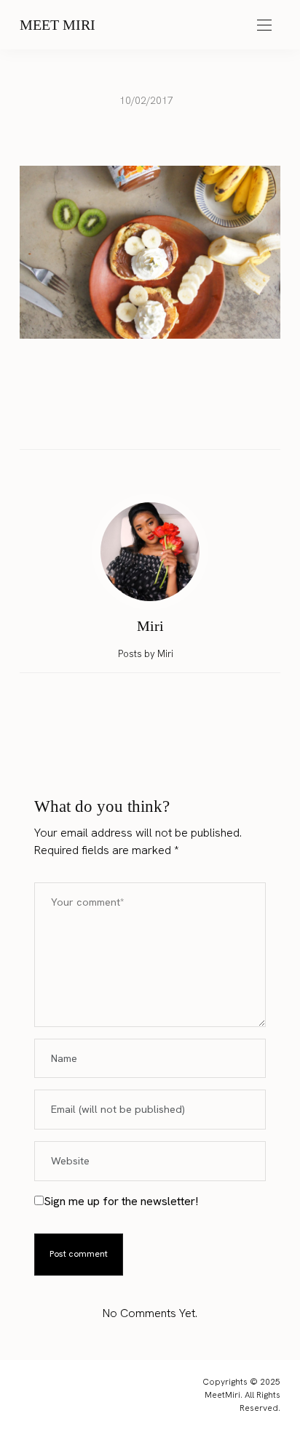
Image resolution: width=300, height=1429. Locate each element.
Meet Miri (57, 25)
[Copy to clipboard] (191, 417)
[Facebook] (108, 417)
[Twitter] (136, 418)
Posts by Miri (146, 654)
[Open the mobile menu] (264, 26)
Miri (150, 626)
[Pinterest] (163, 417)
